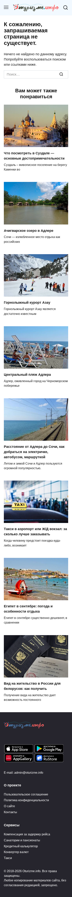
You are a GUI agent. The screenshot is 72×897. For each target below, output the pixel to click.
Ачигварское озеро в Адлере (28, 230)
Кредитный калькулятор (21, 846)
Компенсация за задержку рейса (27, 834)
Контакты (10, 812)
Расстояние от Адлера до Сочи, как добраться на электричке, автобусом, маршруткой (34, 452)
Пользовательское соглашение (26, 794)
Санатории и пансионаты (22, 840)
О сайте (9, 806)
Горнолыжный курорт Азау (27, 302)
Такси (8, 858)
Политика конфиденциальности (26, 800)
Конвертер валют (16, 852)
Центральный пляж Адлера (27, 375)
